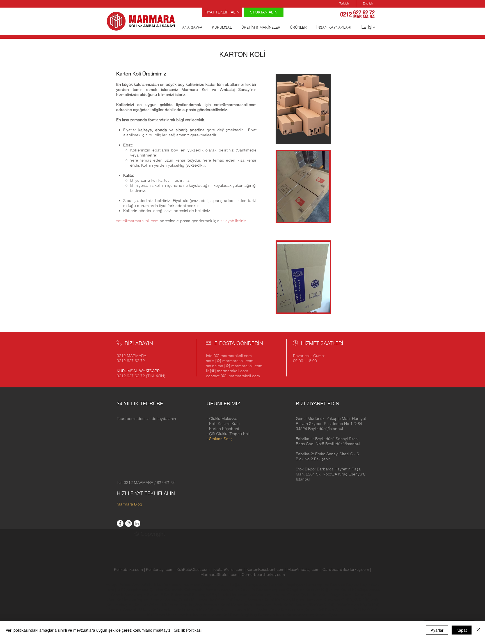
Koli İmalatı (236, 599)
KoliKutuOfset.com (193, 569)
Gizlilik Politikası (188, 630)
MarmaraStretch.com (219, 574)
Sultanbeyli (181, 594)
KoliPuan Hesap (207, 614)
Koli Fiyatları (187, 609)
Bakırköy (277, 584)
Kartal (346, 589)
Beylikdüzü (369, 584)
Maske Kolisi (242, 604)
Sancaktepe (135, 594)
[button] (331, 423)
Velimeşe (192, 584)
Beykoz (353, 584)
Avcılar (223, 584)
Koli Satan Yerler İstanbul (169, 614)
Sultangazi (202, 594)
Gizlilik (347, 599)
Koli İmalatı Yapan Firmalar (140, 599)
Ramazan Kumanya (322, 599)
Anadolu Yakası (136, 609)
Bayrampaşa (318, 584)
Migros (298, 599)
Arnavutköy (142, 584)
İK (367, 599)
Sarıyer (154, 594)
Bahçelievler (257, 584)
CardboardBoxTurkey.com (345, 569)
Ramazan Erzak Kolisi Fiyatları (281, 604)
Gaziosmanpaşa (271, 589)
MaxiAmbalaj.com (304, 569)
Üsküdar (256, 594)
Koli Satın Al (233, 614)
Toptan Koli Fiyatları (251, 609)
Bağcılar (238, 584)
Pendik (117, 594)
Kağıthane (330, 589)
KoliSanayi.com (159, 569)
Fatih (251, 589)
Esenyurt (227, 589)
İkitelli (158, 584)
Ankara (171, 599)
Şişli (216, 594)
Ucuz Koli (319, 594)
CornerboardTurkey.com (263, 574)
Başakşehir (295, 584)
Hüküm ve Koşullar (177, 604)
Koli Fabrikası (163, 609)
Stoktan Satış (220, 438)
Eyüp (241, 589)
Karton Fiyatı (326, 614)
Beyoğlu (113, 589)
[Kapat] (478, 630)
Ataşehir (209, 584)
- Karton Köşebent (223, 428)
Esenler (211, 589)
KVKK (359, 599)
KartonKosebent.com (265, 569)
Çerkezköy (174, 589)
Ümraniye (239, 594)
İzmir (374, 599)
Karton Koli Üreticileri (358, 609)
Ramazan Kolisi (260, 599)
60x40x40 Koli (321, 604)
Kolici (204, 609)
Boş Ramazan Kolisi (213, 604)
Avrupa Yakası (118, 584)
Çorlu (305, 594)
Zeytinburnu (275, 594)
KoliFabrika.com (128, 569)
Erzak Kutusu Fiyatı (286, 609)
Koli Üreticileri (147, 604)
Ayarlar (437, 630)
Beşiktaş (337, 584)
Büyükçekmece (135, 589)
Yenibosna (174, 584)
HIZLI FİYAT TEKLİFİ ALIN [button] (146, 493)
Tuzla (224, 594)
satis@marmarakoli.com (235, 104)
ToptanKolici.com (228, 569)
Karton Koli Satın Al (321, 609)
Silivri (166, 594)
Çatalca (157, 589)
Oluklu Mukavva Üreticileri (202, 599)
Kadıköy (313, 589)
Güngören (296, 589)
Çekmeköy (194, 589)
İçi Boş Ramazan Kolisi (265, 614)
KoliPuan (283, 599)
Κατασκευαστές (300, 614)
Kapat (461, 630)
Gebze (294, 594)
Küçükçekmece (366, 589)
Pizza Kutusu (221, 609)
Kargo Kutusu (341, 594)
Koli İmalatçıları (120, 604)
